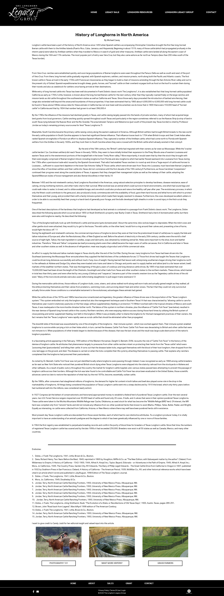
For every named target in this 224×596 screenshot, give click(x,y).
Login (123, 590)
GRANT (129, 584)
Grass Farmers (165, 563)
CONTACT (149, 584)
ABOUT (91, 584)
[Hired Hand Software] (189, 592)
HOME (73, 584)
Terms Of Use (115, 590)
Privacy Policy (103, 590)
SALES (110, 584)
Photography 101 (59, 563)
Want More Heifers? (112, 563)
